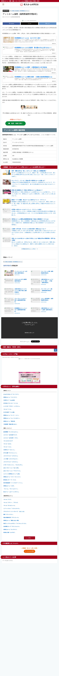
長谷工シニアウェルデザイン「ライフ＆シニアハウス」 (15, 523)
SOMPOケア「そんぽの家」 (9, 400)
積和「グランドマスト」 (8, 514)
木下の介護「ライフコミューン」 (10, 452)
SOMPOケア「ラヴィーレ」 (9, 449)
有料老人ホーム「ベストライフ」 (10, 397)
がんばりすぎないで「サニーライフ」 (11, 394)
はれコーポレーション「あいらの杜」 (11, 467)
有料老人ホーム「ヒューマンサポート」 (11, 418)
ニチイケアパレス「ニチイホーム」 (10, 455)
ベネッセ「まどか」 (7, 443)
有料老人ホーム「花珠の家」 (9, 421)
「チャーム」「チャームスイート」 (10, 488)
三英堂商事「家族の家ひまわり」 (10, 424)
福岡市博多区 (6, 10)
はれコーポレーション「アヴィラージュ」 (12, 470)
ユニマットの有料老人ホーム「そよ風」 (11, 473)
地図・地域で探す (17, 123)
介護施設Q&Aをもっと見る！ (28, 248)
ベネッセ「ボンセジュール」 (9, 505)
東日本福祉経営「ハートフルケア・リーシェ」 (13, 482)
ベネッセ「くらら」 (7, 446)
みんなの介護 (30, 551)
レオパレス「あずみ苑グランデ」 (10, 434)
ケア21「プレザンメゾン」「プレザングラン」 (13, 464)
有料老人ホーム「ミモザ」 (9, 485)
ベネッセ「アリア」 (7, 499)
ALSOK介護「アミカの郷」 (9, 412)
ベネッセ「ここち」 (7, 409)
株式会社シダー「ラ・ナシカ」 (10, 479)
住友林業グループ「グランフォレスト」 (11, 526)
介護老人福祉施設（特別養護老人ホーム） (20, 10)
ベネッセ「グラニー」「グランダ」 (10, 502)
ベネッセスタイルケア (8, 440)
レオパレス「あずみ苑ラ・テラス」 (10, 437)
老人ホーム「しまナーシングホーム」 (11, 491)
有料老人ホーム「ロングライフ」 (10, 529)
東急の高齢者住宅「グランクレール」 (11, 517)
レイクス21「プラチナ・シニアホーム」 (11, 406)
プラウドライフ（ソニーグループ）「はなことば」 (14, 511)
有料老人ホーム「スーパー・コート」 (11, 415)
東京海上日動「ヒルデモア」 (9, 532)
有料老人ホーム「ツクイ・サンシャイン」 (12, 476)
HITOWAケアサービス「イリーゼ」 (10, 403)
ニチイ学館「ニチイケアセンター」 (10, 458)
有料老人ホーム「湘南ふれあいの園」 (11, 520)
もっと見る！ (29, 537)
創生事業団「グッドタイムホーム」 (10, 431)
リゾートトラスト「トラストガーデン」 (11, 508)
